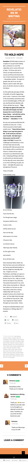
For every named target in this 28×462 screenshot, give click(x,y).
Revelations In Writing (14, 13)
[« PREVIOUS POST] (1, 365)
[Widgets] (23, 452)
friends (12, 349)
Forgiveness (6, 339)
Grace (10, 339)
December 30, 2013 (10, 58)
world (22, 355)
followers (5, 349)
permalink (12, 357)
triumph (10, 355)
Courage (14, 337)
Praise (7, 342)
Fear (20, 337)
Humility (22, 339)
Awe (15, 336)
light (15, 350)
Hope (18, 339)
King (10, 350)
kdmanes (12, 381)
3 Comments (19, 58)
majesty (5, 352)
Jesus (7, 350)
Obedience (18, 341)
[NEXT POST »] (26, 365)
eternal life (14, 347)
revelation (17, 354)
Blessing (19, 336)
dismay (4, 347)
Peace (22, 341)
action (8, 346)
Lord (18, 350)
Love (11, 341)
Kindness (7, 341)
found (9, 349)
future (16, 349)
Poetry (4, 342)
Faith (17, 337)
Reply (17, 380)
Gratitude (15, 339)
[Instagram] (14, 457)
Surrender (9, 344)
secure (21, 354)
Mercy (14, 341)
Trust (13, 344)
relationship (12, 354)
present (7, 354)
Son (7, 355)
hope (4, 350)
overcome (9, 352)
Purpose (17, 342)
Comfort (5, 337)
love (20, 350)
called (11, 346)
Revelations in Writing (17, 394)
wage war (18, 355)
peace (13, 352)
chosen (14, 346)
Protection (12, 342)
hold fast (20, 349)
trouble (14, 355)
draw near (9, 347)
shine (4, 355)
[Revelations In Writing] (14, 36)
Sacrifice (21, 342)
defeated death (20, 346)
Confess (9, 337)
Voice (16, 344)
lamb (13, 350)
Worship (20, 344)
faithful (18, 347)
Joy (4, 341)
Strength (5, 344)
